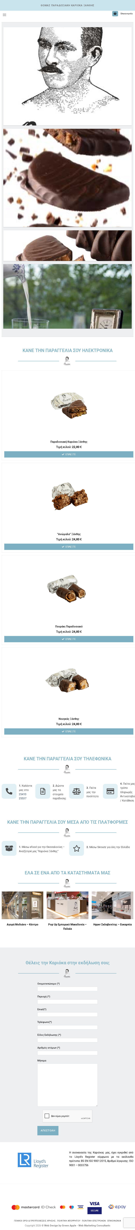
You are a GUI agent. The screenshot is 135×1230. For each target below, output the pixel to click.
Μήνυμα (41, 1060)
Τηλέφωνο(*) (44, 1022)
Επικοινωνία (127, 13)
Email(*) (41, 1009)
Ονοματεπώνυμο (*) (48, 983)
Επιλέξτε (71, 454)
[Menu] (4, 15)
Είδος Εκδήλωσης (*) (49, 1035)
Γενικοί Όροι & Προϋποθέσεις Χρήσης (35, 1221)
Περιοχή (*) (43, 996)
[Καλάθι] (115, 13)
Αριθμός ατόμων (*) (48, 1047)
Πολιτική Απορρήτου (68, 1221)
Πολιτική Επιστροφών (94, 1221)
